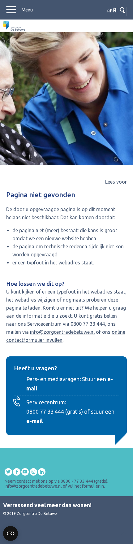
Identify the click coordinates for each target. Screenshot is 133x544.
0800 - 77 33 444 (77, 481)
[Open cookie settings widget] (10, 533)
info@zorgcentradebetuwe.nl (62, 332)
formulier (91, 486)
